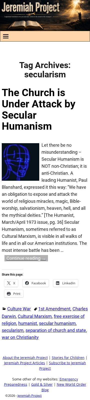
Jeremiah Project (30, 395)
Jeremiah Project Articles (24, 363)
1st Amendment (54, 308)
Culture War (19, 308)
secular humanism (57, 323)
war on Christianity (20, 337)
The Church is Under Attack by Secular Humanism (39, 109)
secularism (13, 330)
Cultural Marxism (35, 316)
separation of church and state (56, 330)
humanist (27, 323)
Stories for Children (68, 357)
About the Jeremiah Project (25, 357)
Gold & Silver (42, 384)
